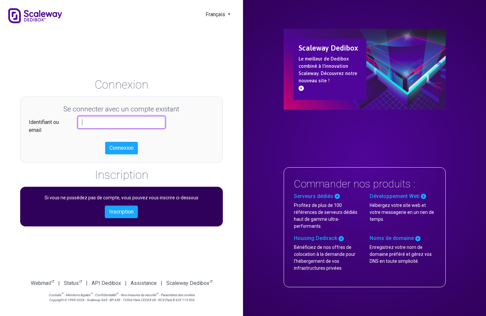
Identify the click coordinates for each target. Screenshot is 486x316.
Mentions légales (78, 295)
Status (71, 283)
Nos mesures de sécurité (138, 295)
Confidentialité (105, 295)
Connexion (121, 148)
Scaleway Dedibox (187, 283)
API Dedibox (106, 283)
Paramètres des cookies (178, 295)
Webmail (41, 283)
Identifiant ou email (44, 126)
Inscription (121, 212)
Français (216, 14)
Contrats (55, 295)
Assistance (144, 283)
